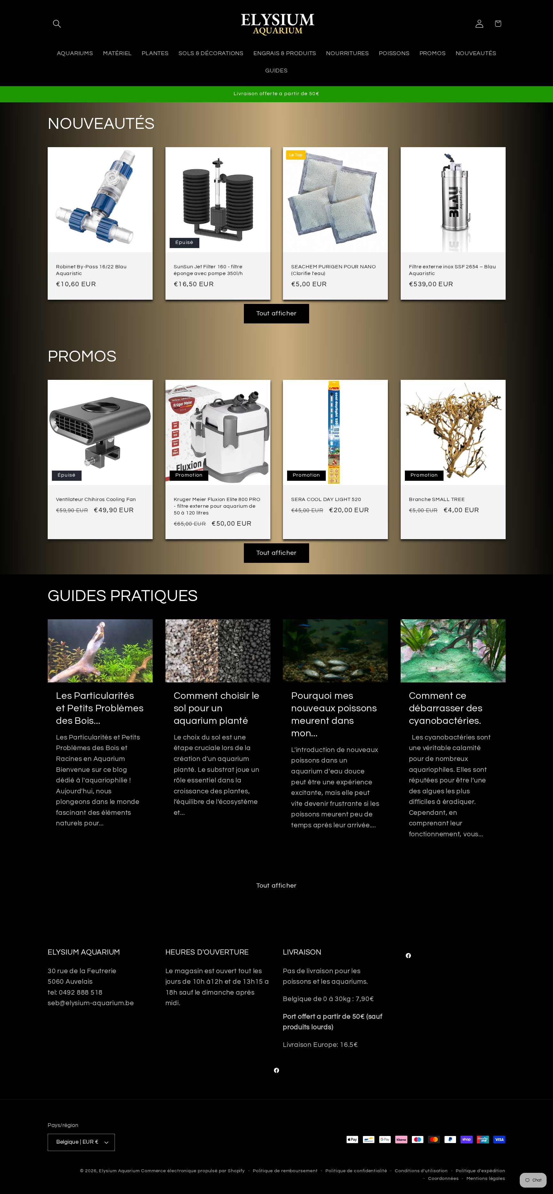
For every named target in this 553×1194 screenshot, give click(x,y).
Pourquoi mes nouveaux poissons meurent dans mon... (334, 714)
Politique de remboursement (285, 1170)
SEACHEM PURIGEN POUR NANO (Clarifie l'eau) (333, 270)
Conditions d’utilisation (421, 1170)
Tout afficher (276, 313)
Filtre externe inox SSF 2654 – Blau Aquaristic (452, 270)
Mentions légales (486, 1178)
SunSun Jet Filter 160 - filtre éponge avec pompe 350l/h (208, 270)
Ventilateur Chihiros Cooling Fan (96, 499)
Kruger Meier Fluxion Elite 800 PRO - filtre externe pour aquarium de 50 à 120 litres (217, 506)
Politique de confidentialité (356, 1170)
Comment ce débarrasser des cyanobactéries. (446, 708)
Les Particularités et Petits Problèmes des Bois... (99, 708)
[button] (57, 23)
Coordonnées (443, 1178)
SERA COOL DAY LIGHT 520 (326, 499)
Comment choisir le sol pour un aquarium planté (217, 708)
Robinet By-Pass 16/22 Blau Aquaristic (91, 270)
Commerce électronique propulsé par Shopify (193, 1170)
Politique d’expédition (480, 1170)
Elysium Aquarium (119, 1170)
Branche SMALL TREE (437, 499)
